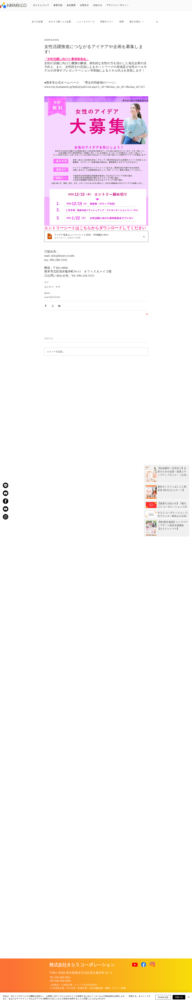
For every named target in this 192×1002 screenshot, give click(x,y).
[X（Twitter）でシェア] (52, 305)
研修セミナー (107, 22)
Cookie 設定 (163, 997)
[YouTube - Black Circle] (5, 509)
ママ (58, 287)
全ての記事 (37, 22)
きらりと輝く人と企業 (59, 22)
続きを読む (135, 22)
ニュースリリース (86, 22)
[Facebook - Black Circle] (5, 501)
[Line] (5, 485)
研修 (121, 22)
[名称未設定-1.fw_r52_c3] (5, 493)
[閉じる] (188, 997)
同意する (179, 997)
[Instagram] (5, 517)
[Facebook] (143, 964)
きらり (47, 293)
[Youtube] (135, 964)
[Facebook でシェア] (45, 305)
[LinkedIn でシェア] (59, 305)
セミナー (49, 287)
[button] (157, 22)
